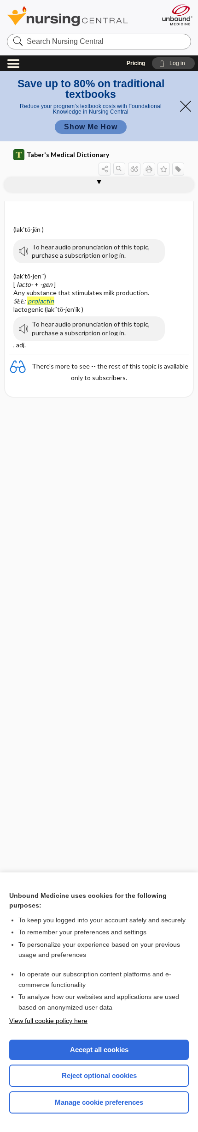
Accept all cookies (99, 1049)
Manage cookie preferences (99, 1102)
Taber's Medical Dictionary (68, 154)
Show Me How (90, 127)
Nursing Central (79, 16)
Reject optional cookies (99, 1075)
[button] (173, 63)
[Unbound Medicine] (176, 14)
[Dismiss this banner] (185, 106)
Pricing (136, 63)
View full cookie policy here (48, 1020)
